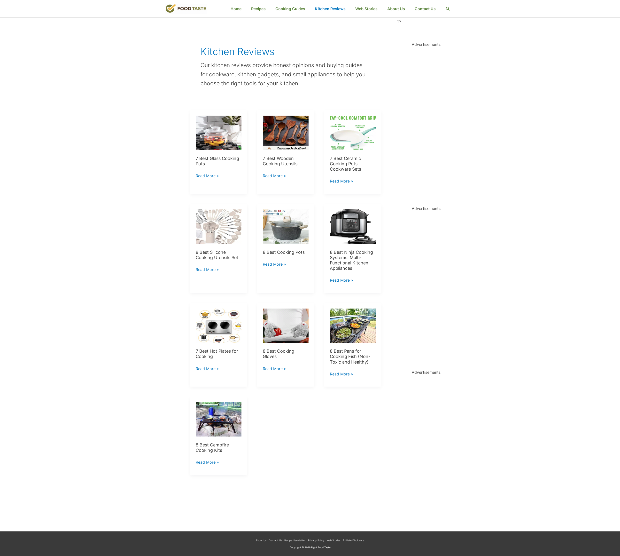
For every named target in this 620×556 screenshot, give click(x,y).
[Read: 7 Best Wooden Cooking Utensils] (286, 132)
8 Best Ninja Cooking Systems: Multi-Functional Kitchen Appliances (351, 260)
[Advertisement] (433, 121)
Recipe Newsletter (295, 540)
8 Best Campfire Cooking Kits (212, 447)
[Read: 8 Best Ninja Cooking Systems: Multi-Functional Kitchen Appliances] (353, 226)
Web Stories (333, 540)
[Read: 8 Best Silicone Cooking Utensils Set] (218, 226)
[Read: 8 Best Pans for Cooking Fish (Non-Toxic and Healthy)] (353, 325)
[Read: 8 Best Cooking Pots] (286, 226)
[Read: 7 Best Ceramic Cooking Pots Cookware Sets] (353, 132)
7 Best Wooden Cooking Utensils (280, 161)
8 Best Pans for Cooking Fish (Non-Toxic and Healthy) (350, 356)
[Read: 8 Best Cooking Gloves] (286, 325)
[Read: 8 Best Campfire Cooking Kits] (218, 418)
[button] (447, 8)
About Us (261, 540)
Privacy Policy (316, 540)
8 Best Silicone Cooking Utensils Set (217, 255)
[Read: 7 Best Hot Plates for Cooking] (218, 325)
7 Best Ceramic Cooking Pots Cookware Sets (345, 164)
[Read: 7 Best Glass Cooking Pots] (218, 132)
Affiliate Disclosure (353, 540)
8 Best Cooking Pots (284, 252)
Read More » (207, 176)
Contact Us (275, 540)
